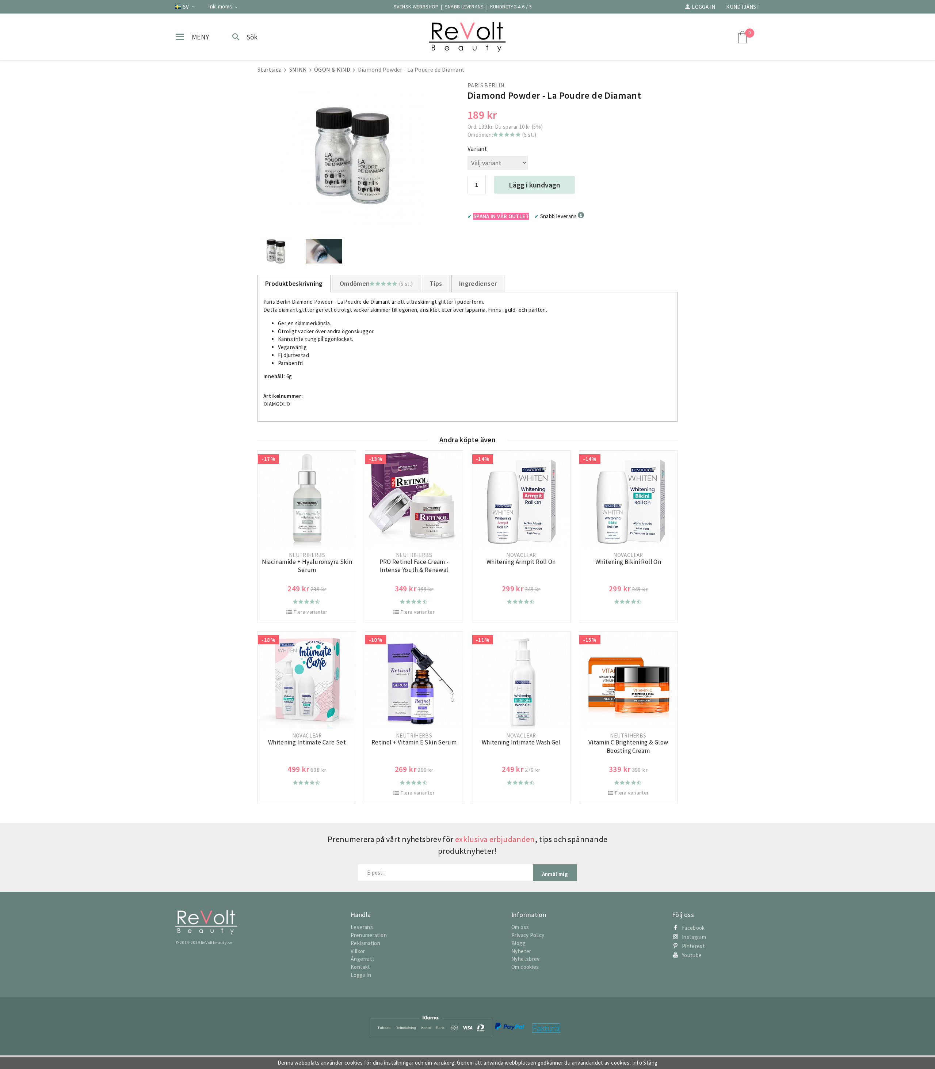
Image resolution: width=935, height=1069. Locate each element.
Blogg (518, 943)
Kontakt (360, 966)
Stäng (650, 1062)
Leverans (362, 927)
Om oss (520, 927)
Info (637, 1062)
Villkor (358, 951)
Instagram (694, 936)
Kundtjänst (743, 6)
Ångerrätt (362, 958)
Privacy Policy (527, 935)
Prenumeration (369, 935)
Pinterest (693, 946)
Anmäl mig (555, 874)
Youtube (692, 955)
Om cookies (525, 966)
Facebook (693, 927)
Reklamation (365, 943)
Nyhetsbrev (525, 958)
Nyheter (521, 951)
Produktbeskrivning (294, 283)
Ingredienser (478, 283)
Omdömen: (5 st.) (502, 134)
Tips (436, 283)
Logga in (703, 6)
